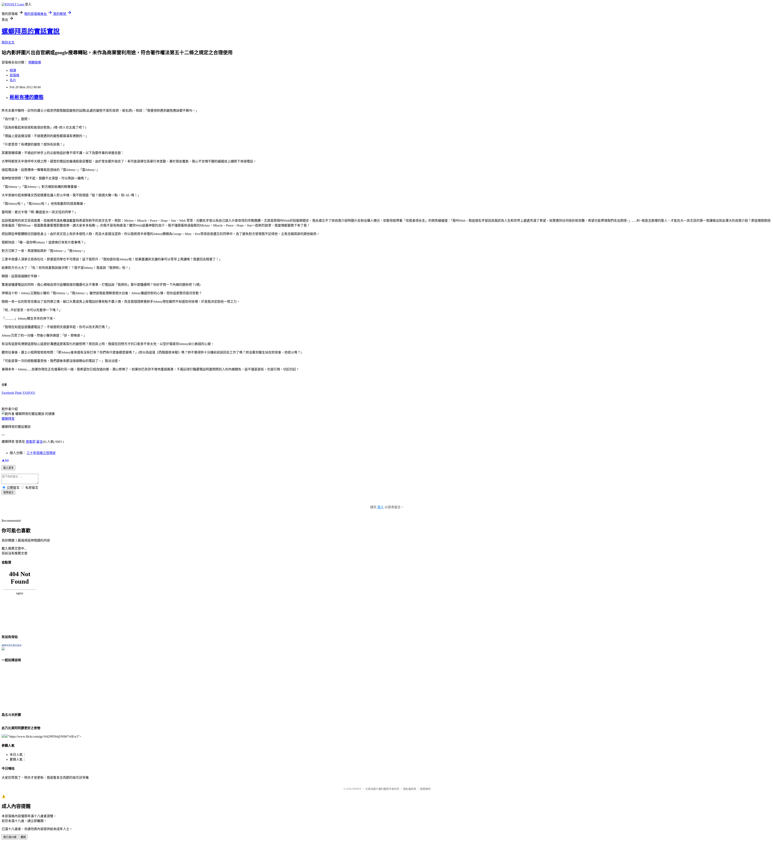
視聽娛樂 (34, 62)
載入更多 (8, 467)
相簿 (13, 70)
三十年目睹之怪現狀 (41, 453)
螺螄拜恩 (8, 418)
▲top (5, 460)
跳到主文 (8, 42)
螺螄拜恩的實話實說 (31, 31)
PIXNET (356, 788)
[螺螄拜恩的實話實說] (3, 649)
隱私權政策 (409, 788)
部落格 (14, 75)
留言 (39, 441)
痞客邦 (30, 441)
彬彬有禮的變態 (27, 97)
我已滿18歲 (10, 837)
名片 (13, 80)
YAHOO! (28, 392)
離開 (23, 837)
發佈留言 (8, 492)
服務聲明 (425, 788)
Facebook (8, 392)
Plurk (18, 392)
